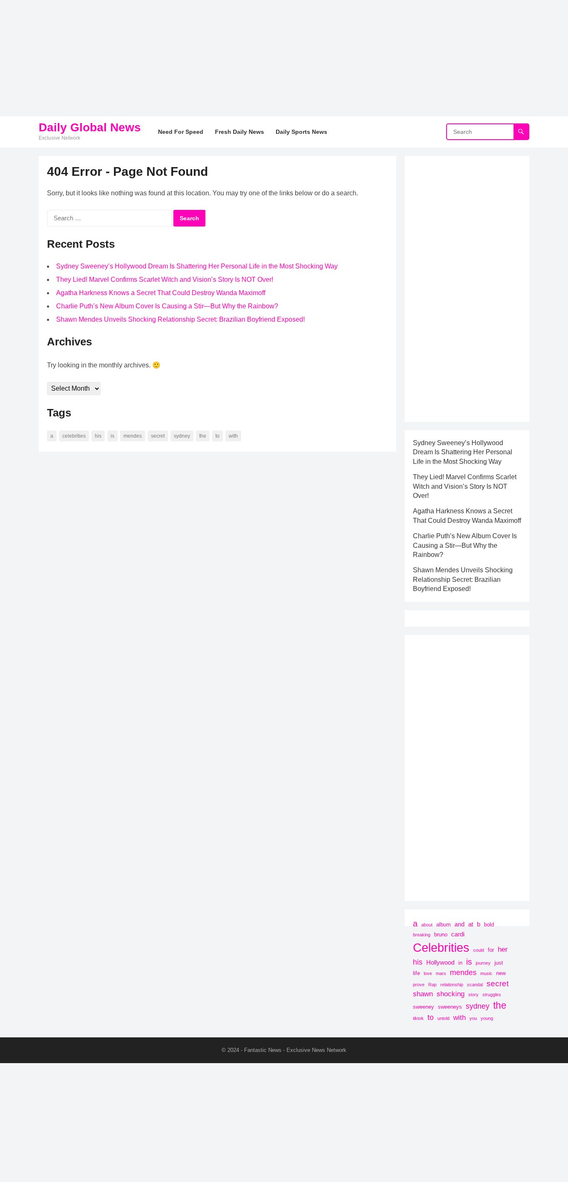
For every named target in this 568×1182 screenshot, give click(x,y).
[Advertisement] (249, 58)
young (487, 1018)
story (473, 994)
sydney (182, 436)
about (426, 924)
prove (419, 984)
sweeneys (450, 1007)
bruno (440, 934)
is (112, 436)
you (473, 1018)
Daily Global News (90, 127)
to (217, 436)
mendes (132, 436)
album (443, 924)
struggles (491, 994)
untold (443, 1018)
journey (483, 962)
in (460, 963)
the (202, 436)
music (486, 973)
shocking (450, 994)
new (501, 973)
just (498, 963)
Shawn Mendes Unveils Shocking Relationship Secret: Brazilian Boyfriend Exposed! (180, 319)
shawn (423, 994)
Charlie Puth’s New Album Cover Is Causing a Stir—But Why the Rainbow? (167, 306)
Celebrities (74, 436)
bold (489, 924)
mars (441, 973)
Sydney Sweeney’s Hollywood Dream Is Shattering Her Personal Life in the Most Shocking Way (197, 266)
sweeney (423, 1007)
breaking (421, 934)
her (503, 949)
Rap (432, 984)
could (478, 950)
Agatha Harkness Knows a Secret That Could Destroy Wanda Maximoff (160, 292)
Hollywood (440, 962)
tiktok (418, 1018)
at (470, 924)
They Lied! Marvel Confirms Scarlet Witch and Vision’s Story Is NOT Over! (164, 279)
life (416, 973)
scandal (475, 984)
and (459, 924)
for (491, 950)
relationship (451, 984)
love (428, 973)
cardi (457, 934)
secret (158, 436)
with (233, 436)
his (98, 436)
